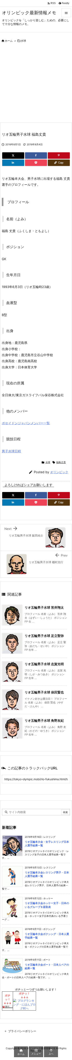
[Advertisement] (36, 84)
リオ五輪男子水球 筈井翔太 (44, 607)
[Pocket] (36, 163)
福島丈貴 (61, 462)
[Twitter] (13, 155)
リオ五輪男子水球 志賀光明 (44, 664)
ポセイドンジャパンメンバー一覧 (26, 423)
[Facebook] (36, 155)
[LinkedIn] (13, 163)
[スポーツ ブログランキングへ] (7, 1006)
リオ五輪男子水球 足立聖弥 (44, 636)
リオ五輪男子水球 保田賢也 (44, 692)
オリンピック (59, 472)
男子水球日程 (11, 451)
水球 (23, 40)
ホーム (9, 40)
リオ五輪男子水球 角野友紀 (44, 720)
